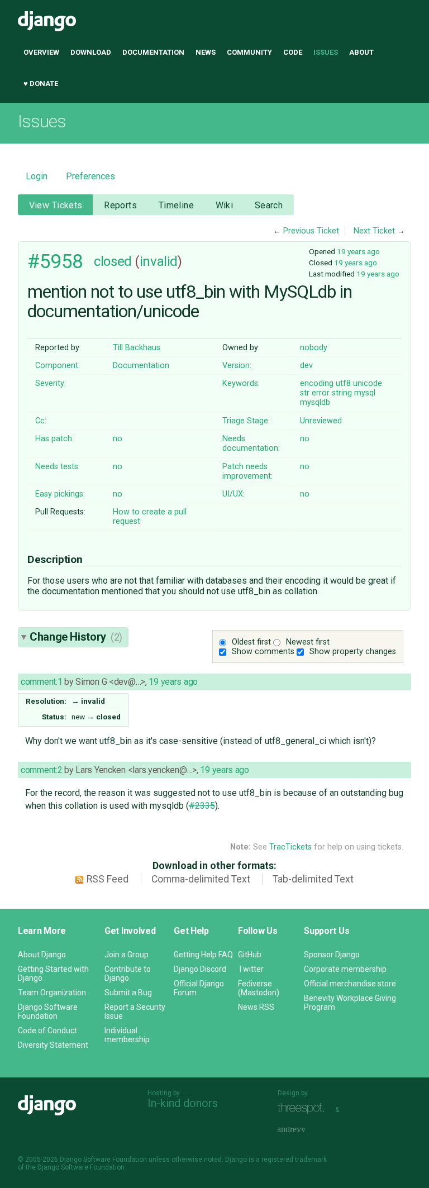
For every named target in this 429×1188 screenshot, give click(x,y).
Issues (325, 52)
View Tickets (56, 205)
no (117, 438)
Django (47, 21)
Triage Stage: (246, 421)
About (361, 52)
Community (249, 52)
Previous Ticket (311, 231)
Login (36, 176)
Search (269, 205)
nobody (313, 347)
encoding (316, 383)
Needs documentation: (251, 443)
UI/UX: (233, 494)
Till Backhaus (136, 347)
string (342, 393)
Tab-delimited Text (313, 879)
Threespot (304, 1108)
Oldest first (251, 642)
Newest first (308, 642)
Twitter (251, 969)
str (304, 393)
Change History (76, 636)
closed (112, 261)
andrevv (304, 1129)
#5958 (55, 261)
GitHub (249, 954)
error (321, 393)
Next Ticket (374, 231)
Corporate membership (345, 969)
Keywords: (241, 383)
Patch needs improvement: (247, 471)
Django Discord (200, 969)
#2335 (202, 805)
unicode (367, 383)
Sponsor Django (332, 954)
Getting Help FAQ (203, 954)
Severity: (50, 383)
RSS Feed (107, 879)
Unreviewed (321, 421)
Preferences (90, 176)
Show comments (263, 651)
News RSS (256, 1007)
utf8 (343, 383)
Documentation (153, 52)
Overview (41, 52)
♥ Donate (40, 83)
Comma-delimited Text (200, 879)
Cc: (40, 421)
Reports (120, 205)
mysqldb (315, 402)
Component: (57, 365)
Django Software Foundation (48, 1011)
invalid (159, 261)
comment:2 (41, 770)
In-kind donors (182, 1103)
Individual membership (127, 1035)
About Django (42, 954)
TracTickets (290, 847)
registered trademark (294, 1159)
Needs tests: (57, 466)
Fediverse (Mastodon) (258, 988)
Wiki (224, 205)
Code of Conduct (47, 1030)
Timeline (176, 205)
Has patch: (54, 438)
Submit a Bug (128, 992)
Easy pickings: (60, 494)
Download (90, 52)
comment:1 (41, 681)
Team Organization (52, 992)
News (206, 52)
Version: (236, 365)
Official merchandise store (350, 983)
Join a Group (126, 954)
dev (306, 365)
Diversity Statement (53, 1045)
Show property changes (352, 651)
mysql (364, 393)
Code (292, 52)
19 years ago (358, 251)
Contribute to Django (127, 973)
